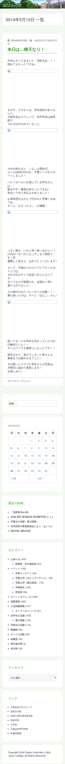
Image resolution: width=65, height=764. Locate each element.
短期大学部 (15, 711)
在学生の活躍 (18, 615)
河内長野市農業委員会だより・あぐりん (32, 526)
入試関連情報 (18, 606)
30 (39, 470)
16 (39, 455)
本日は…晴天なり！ (26, 49)
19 (11, 463)
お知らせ (15, 559)
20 (18, 463)
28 (25, 470)
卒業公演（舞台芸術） (27, 582)
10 (46, 448)
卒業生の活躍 (18, 625)
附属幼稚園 (15, 733)
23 (39, 463)
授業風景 (15, 601)
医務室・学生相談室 (25, 563)
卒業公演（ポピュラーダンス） (31, 578)
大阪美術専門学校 (19, 728)
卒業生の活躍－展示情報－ (25, 521)
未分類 (14, 648)
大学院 (13, 724)
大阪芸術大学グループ (21, 707)
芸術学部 (14, 720)
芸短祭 (18, 592)
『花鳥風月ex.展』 (20, 512)
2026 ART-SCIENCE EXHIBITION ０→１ (32, 516)
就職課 (14, 639)
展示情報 (20, 620)
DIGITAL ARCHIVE (20, 531)
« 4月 (13, 478)
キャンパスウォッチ (21, 596)
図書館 (14, 629)
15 (32, 455)
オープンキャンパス (25, 610)
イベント (25, 381)
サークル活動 (18, 634)
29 (32, 470)
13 (18, 455)
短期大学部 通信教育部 (21, 715)
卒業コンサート (23, 573)
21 (25, 463)
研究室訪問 (16, 643)
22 (32, 463)
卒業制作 (20, 587)
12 (11, 455)
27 (18, 470)
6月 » (41, 478)
